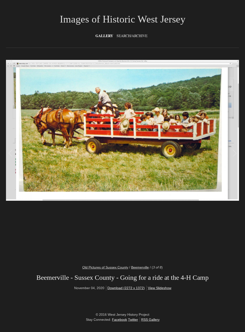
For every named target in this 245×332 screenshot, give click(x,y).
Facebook (119, 319)
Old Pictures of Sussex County (105, 267)
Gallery (104, 35)
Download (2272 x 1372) (126, 288)
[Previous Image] (66, 159)
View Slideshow (159, 288)
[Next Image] (178, 159)
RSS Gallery (150, 319)
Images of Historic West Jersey (122, 19)
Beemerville (140, 267)
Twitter (133, 319)
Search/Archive (132, 35)
